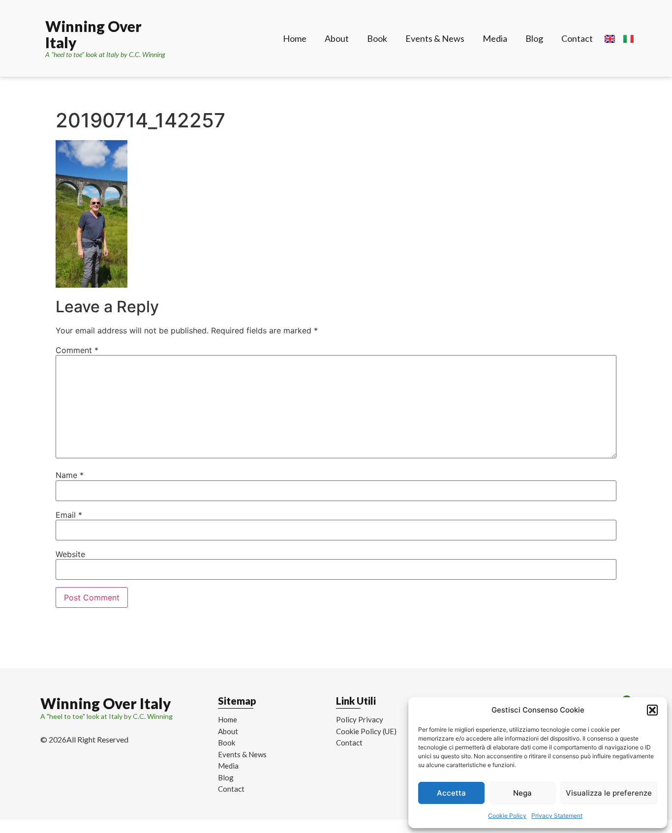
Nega (522, 793)
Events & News (434, 38)
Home (294, 38)
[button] (652, 710)
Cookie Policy (507, 815)
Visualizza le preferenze (609, 793)
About (337, 38)
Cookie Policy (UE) (366, 731)
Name (70, 475)
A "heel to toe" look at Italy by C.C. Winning (105, 54)
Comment (77, 350)
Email (69, 515)
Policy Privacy (359, 719)
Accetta (451, 793)
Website (70, 554)
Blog (534, 38)
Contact (577, 38)
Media (495, 38)
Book (377, 38)
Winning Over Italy (93, 34)
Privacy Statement (556, 815)
